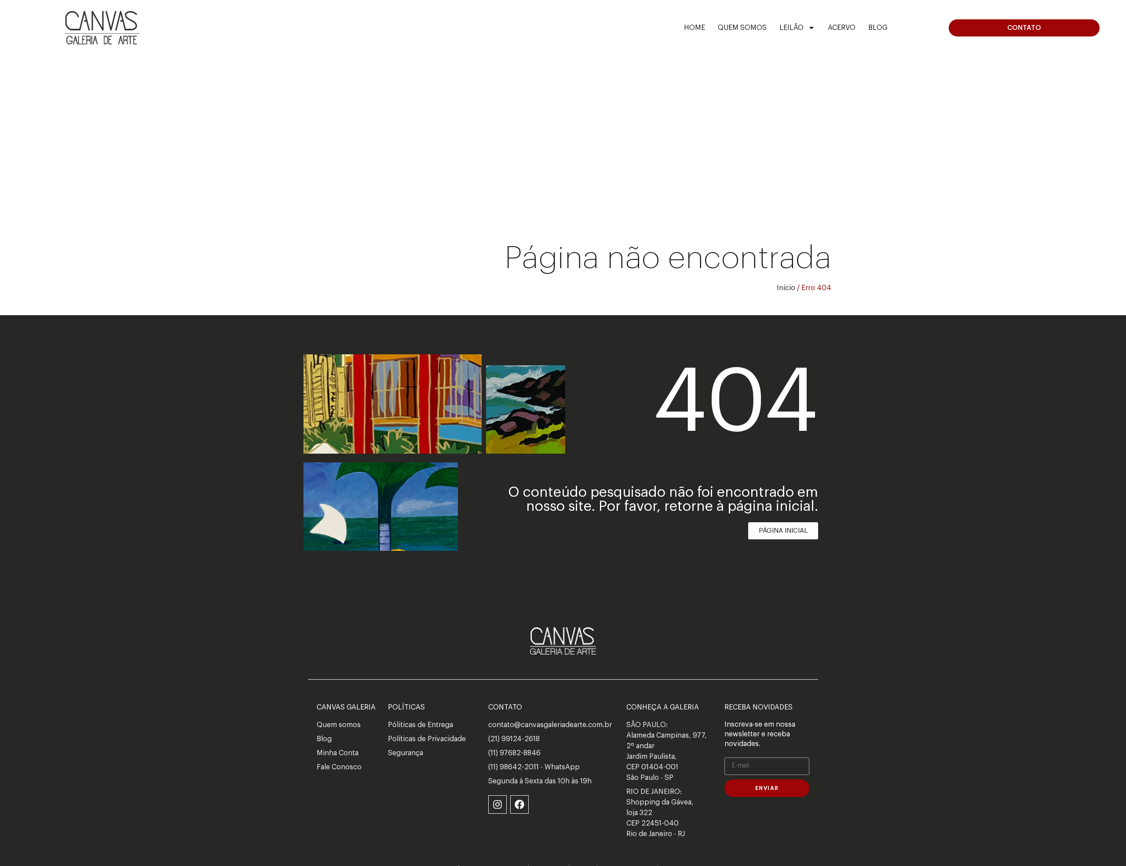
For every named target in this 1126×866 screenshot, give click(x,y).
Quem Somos (742, 27)
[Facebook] (519, 804)
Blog (878, 27)
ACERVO (841, 27)
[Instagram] (497, 804)
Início (786, 287)
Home (694, 27)
